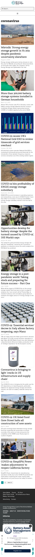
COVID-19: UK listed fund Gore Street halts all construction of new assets (16, 420)
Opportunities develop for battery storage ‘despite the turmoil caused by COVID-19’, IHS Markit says (17, 233)
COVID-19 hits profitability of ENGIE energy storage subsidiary (17, 187)
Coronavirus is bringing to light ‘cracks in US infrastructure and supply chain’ (16, 374)
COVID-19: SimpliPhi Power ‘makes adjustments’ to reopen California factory (16, 464)
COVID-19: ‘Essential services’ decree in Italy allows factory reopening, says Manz (17, 328)
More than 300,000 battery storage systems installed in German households (16, 96)
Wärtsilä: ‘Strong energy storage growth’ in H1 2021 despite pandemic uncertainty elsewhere (15, 52)
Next (9, 482)
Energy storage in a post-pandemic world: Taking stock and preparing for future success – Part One (15, 278)
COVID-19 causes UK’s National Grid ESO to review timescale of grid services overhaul (17, 140)
